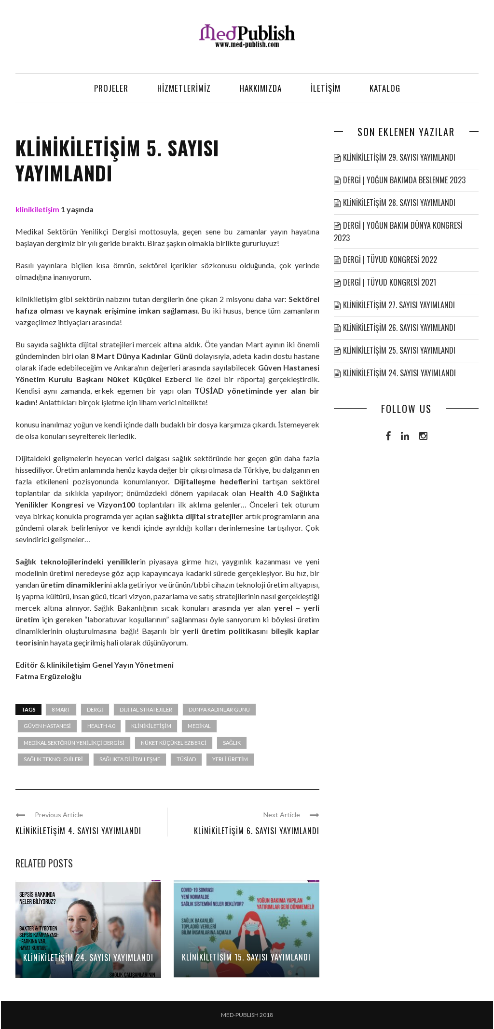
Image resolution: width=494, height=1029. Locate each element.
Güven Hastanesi (47, 726)
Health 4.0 (101, 726)
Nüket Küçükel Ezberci (173, 743)
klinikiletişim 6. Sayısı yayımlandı (256, 831)
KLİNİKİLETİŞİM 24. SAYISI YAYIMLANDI (88, 957)
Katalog (385, 88)
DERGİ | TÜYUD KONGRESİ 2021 (389, 282)
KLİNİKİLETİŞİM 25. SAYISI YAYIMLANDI (399, 350)
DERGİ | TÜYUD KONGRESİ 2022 (390, 259)
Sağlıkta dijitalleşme (129, 759)
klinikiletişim (37, 209)
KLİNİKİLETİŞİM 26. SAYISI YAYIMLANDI (399, 327)
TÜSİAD (186, 759)
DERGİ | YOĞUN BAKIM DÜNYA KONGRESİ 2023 (398, 232)
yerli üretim (230, 759)
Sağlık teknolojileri (53, 759)
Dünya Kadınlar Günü (219, 709)
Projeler (111, 88)
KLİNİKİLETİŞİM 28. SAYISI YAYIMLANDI (399, 202)
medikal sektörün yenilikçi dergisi (74, 743)
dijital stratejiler (146, 709)
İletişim (326, 88)
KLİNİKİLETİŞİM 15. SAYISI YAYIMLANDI (246, 957)
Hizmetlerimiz (184, 88)
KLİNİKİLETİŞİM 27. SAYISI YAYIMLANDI (399, 305)
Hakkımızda (261, 88)
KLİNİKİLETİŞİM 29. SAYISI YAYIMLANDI (399, 157)
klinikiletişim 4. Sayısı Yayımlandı (78, 831)
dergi (95, 709)
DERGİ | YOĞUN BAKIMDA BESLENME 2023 (404, 180)
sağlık (232, 743)
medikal (199, 726)
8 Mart (61, 709)
